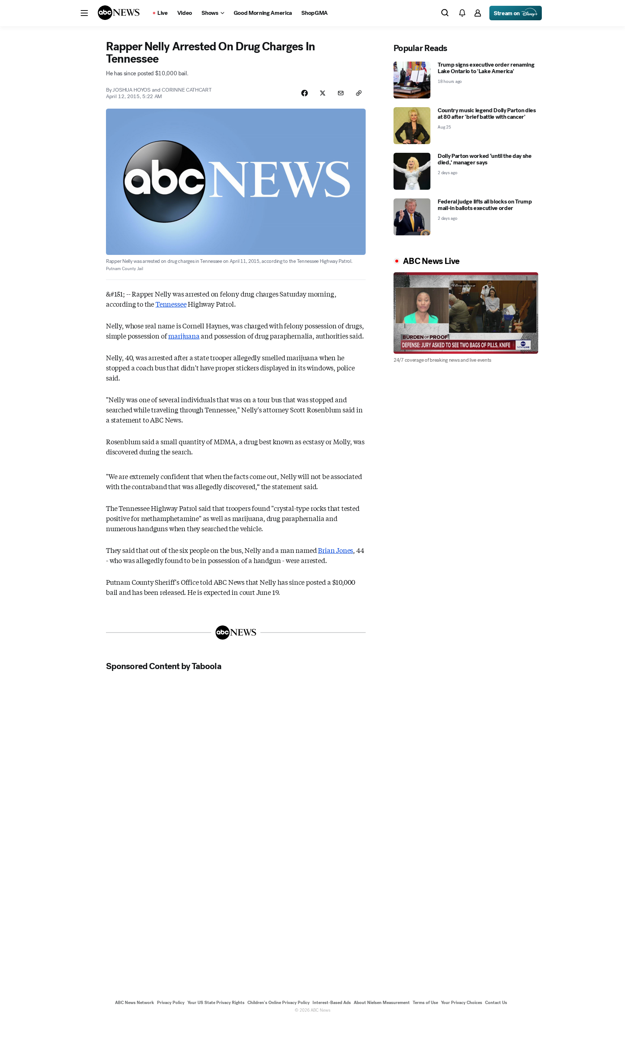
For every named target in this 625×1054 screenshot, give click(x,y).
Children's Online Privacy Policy (278, 1002)
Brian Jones (335, 550)
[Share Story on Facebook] (304, 93)
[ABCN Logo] (119, 12)
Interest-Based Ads (331, 1002)
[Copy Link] (359, 93)
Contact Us (496, 1002)
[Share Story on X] (322, 93)
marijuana (183, 335)
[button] (84, 13)
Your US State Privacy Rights (216, 1002)
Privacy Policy (170, 1002)
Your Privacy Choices (461, 1002)
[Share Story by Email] (341, 93)
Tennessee (171, 303)
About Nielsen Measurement (382, 1002)
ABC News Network (134, 1002)
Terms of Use (425, 1002)
